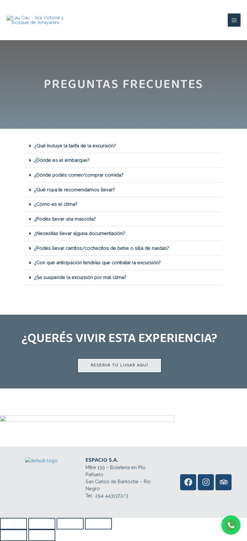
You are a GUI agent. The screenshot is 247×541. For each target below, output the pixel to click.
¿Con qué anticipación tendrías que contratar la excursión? (97, 262)
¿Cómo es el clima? (56, 204)
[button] (123, 146)
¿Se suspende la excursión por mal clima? (80, 277)
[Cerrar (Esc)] (98, 523)
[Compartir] (70, 523)
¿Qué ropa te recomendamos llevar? (74, 189)
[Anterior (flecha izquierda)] (13, 535)
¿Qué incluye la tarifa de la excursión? (75, 145)
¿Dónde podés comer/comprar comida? (79, 175)
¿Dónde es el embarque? (61, 160)
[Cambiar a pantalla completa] (41, 523)
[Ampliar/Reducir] (13, 523)
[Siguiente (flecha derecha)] (41, 535)
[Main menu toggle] (234, 19)
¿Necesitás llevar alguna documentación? (79, 233)
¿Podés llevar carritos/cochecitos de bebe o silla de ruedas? (101, 248)
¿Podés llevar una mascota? (65, 219)
